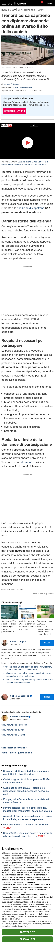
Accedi (50, 3)
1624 (24, 860)
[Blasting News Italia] (17, 3)
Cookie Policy (23, 926)
